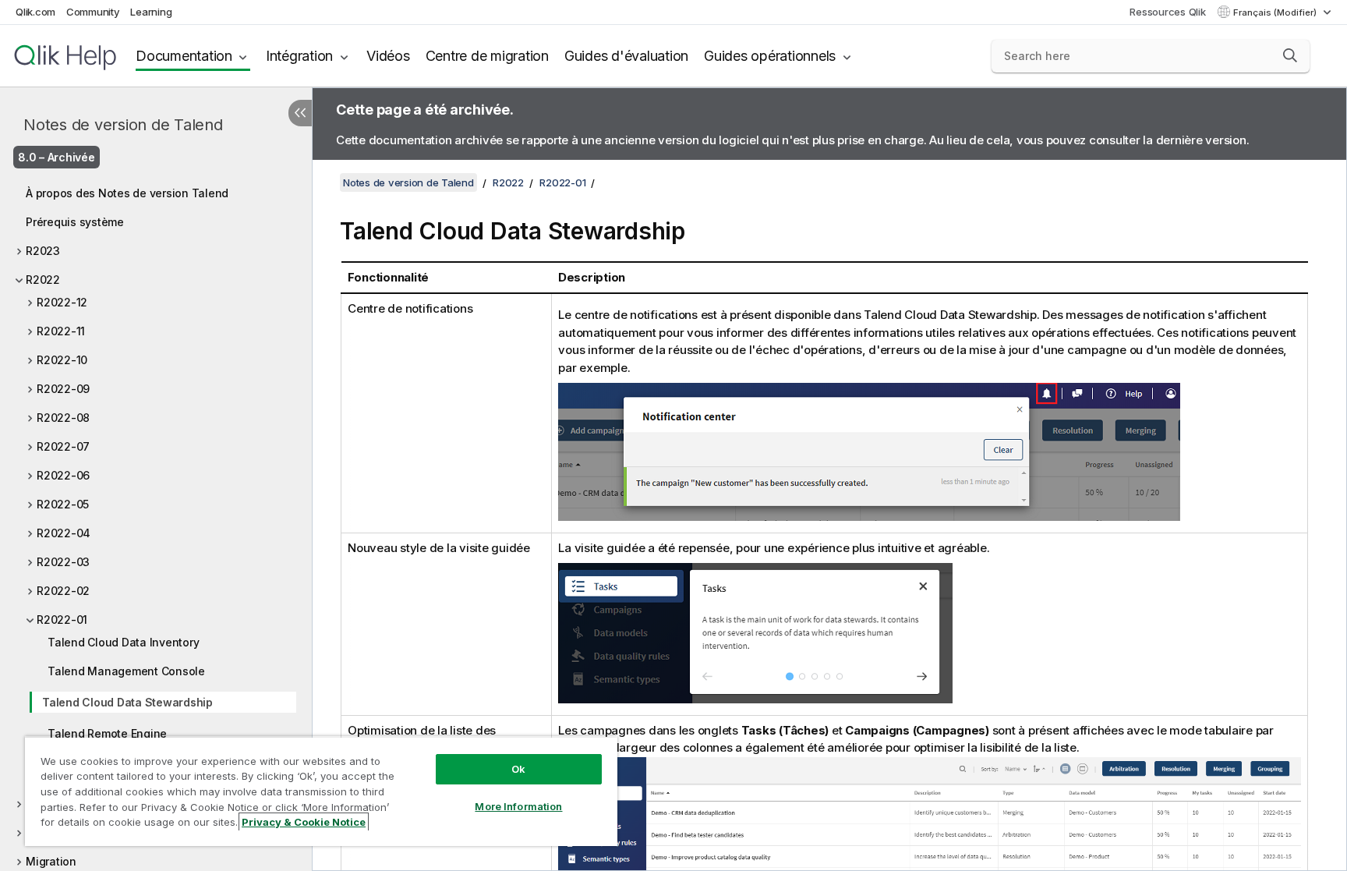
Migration (51, 861)
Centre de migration (487, 56)
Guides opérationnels (770, 56)
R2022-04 (63, 533)
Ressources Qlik (1167, 11)
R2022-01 (62, 619)
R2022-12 (62, 302)
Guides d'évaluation (626, 56)
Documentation (184, 56)
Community (93, 11)
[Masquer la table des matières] (300, 113)
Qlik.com (35, 11)
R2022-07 (63, 446)
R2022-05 (63, 504)
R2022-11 (61, 331)
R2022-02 (63, 590)
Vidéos (388, 56)
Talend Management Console (126, 671)
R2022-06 (63, 475)
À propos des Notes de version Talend (127, 193)
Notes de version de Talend (123, 124)
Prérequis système (75, 221)
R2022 (43, 279)
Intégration (299, 56)
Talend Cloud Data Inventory (123, 642)
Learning (150, 11)
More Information (518, 806)
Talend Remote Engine (107, 733)
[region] (321, 791)
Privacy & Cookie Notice (304, 822)
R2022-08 (63, 417)
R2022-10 (62, 359)
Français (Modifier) (1276, 12)
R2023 (43, 250)
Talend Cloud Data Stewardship (127, 702)
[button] (1290, 55)
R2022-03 (63, 561)
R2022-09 (63, 388)
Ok (518, 769)
